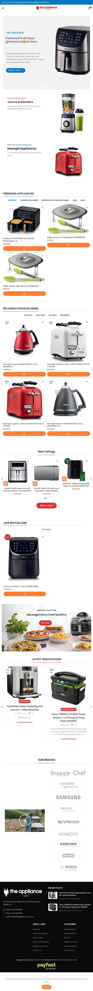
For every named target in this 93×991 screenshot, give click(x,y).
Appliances (24, 701)
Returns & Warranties (41, 942)
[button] (24, 248)
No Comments (76, 899)
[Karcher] (68, 844)
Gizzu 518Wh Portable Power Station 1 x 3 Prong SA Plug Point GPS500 (68, 717)
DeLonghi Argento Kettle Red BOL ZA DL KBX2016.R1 (20, 365)
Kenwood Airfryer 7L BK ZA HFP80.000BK (21, 586)
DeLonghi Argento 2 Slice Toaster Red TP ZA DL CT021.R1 (23, 424)
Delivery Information (40, 946)
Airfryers (67, 938)
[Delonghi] (68, 856)
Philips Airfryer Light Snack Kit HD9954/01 (21, 286)
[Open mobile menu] (3, 8)
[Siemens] (68, 785)
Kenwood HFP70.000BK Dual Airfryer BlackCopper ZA (18, 239)
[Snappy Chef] (68, 773)
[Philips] (68, 810)
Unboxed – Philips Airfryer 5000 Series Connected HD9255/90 (76, 484)
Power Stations (68, 709)
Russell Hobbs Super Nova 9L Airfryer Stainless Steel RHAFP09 (17, 489)
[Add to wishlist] (42, 207)
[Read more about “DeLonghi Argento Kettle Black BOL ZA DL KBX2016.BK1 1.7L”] (68, 433)
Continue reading (24, 722)
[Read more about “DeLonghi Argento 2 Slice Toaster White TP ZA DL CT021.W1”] (68, 374)
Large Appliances (70, 933)
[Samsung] (68, 797)
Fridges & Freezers (71, 942)
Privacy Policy (38, 938)
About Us (36, 929)
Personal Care (69, 950)
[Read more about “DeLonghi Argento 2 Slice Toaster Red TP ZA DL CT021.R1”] (24, 433)
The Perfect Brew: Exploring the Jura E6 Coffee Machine (24, 708)
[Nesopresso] (68, 822)
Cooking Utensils (70, 946)
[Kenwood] (68, 834)
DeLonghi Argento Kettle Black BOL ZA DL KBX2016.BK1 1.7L (65, 424)
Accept (46, 987)
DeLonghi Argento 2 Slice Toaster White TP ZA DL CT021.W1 (68, 365)
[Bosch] (68, 868)
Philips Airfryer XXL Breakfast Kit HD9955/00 (66, 237)
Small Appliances (70, 929)
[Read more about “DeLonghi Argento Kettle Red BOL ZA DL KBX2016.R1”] (24, 374)
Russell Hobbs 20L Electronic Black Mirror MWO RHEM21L (46, 489)
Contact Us (37, 950)
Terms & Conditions (40, 933)
